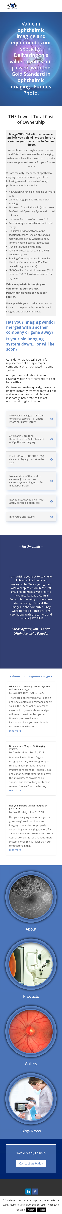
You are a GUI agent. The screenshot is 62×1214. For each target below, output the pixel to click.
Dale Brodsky (20, 692)
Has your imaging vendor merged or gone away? (28, 807)
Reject (42, 1209)
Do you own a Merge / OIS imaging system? (27, 747)
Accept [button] (31, 1209)
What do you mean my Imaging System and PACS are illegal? (29, 688)
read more (15, 730)
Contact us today (31, 1163)
